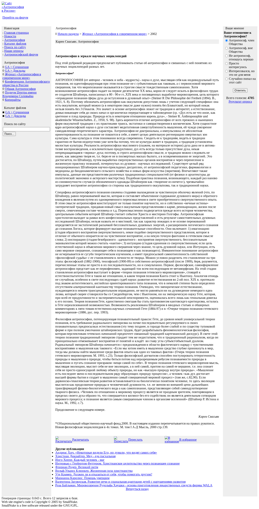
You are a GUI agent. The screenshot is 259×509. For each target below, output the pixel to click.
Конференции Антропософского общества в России (26, 83)
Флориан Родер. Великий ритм (76, 467)
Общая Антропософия (20, 89)
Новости (10, 36)
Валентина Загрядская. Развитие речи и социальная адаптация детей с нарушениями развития (120, 481)
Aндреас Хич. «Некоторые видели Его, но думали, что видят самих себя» (106, 452)
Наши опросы (13, 51)
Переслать (135, 439)
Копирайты (13, 99)
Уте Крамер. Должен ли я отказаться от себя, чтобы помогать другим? (103, 474)
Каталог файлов (15, 43)
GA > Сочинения (17, 67)
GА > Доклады (15, 116)
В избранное (188, 439)
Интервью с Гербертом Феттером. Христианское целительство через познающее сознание (117, 463)
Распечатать (80, 439)
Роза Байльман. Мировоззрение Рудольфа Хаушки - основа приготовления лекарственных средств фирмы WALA (133, 485)
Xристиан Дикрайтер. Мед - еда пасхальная (85, 456)
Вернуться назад (137, 489)
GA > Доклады (15, 70)
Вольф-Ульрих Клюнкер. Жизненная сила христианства (94, 470)
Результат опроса (240, 101)
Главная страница (16, 32)
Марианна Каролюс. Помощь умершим (82, 478)
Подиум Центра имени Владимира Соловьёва (19, 94)
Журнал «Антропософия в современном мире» (21, 76)
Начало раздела (68, 34)
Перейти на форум (15, 17)
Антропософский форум (21, 54)
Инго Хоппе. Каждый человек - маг (80, 460)
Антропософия (14, 40)
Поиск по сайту (15, 47)
